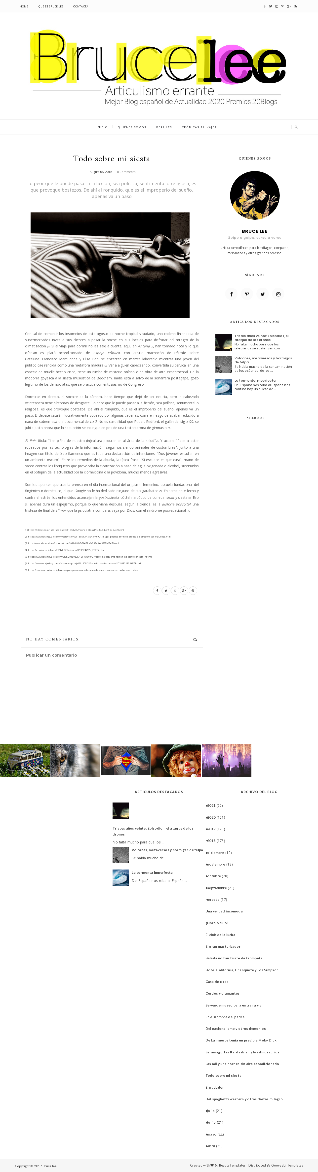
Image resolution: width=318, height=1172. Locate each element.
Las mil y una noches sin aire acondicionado (244, 1064)
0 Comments (126, 172)
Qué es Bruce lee (50, 6)
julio (213, 1110)
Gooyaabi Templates (287, 1165)
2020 (213, 817)
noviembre (218, 864)
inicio (102, 127)
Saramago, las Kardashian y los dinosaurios (244, 1052)
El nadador (216, 1087)
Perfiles (164, 127)
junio (213, 1122)
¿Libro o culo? (219, 923)
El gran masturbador (224, 946)
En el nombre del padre (226, 1017)
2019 (213, 829)
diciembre (217, 852)
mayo (213, 1134)
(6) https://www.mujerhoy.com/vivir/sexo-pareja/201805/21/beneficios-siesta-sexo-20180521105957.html (83, 563)
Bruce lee (49, 1166)
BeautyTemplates (232, 1165)
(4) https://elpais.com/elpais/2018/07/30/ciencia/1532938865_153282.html (65, 550)
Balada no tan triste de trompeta (236, 958)
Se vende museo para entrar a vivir (236, 1005)
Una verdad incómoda (226, 911)
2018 (213, 840)
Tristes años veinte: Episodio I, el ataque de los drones (262, 338)
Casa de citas (219, 981)
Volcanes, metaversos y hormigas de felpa (263, 360)
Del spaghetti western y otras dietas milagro (246, 1099)
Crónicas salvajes (199, 127)
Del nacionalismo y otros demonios (237, 1028)
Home (24, 6)
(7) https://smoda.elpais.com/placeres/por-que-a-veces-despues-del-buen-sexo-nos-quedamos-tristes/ (81, 570)
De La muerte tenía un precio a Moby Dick (243, 1040)
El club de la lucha (222, 935)
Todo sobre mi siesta (225, 1075)
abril (213, 1146)
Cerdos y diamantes (224, 993)
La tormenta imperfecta (255, 380)
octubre (216, 876)
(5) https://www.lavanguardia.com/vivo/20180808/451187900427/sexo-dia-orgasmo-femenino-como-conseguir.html (88, 556)
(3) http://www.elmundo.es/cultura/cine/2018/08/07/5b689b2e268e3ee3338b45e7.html (72, 543)
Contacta (80, 6)
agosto (215, 899)
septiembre (219, 888)
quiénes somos (132, 127)
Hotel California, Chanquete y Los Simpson (243, 970)
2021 (213, 805)
